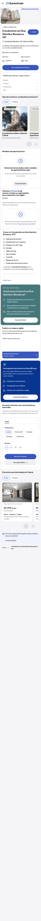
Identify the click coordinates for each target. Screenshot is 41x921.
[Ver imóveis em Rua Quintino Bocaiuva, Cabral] (29, 9)
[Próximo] (36, 144)
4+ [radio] (20, 447)
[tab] (7, 422)
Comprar (15, 102)
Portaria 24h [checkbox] (19, 432)
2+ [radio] (11, 447)
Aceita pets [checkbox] (20, 436)
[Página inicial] (15, 3)
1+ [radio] (6, 447)
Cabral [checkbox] (8, 432)
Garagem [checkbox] (9, 436)
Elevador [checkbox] (29, 432)
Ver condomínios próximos (20, 67)
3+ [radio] (16, 447)
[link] (20, 456)
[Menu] (3, 3)
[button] (17, 502)
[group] (17, 502)
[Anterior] (29, 144)
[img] (14, 118)
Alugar (6, 102)
